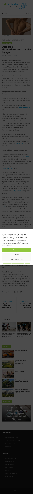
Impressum (27, 263)
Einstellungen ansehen (16, 259)
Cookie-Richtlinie (7, 263)
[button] (30, 231)
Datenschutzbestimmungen (18, 263)
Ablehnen (16, 254)
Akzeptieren (16, 250)
